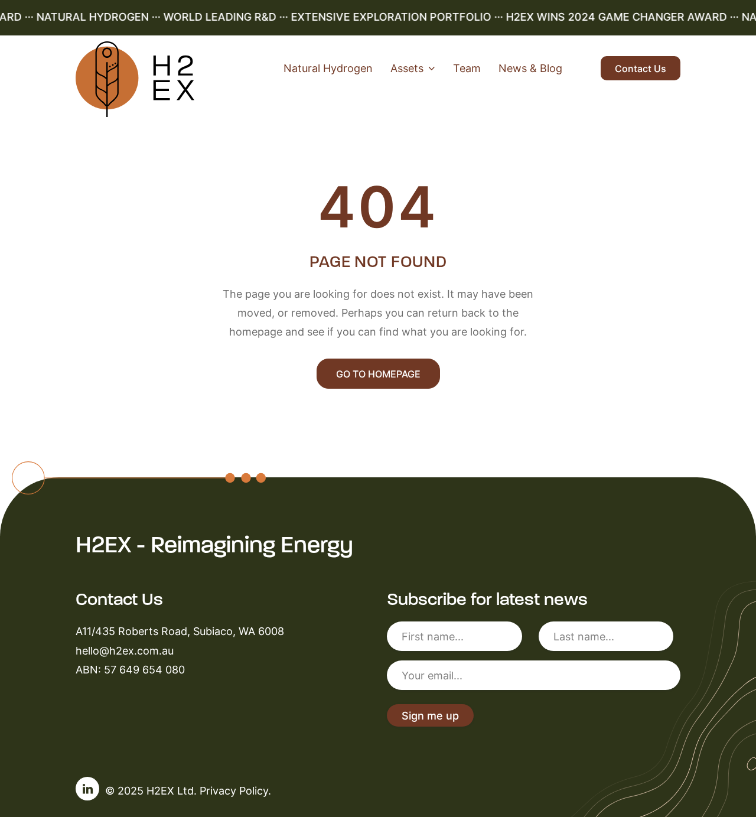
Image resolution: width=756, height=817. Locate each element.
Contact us (640, 68)
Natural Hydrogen (328, 68)
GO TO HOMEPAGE (378, 373)
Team (467, 68)
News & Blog (530, 68)
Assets (406, 68)
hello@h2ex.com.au (125, 650)
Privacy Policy (234, 790)
